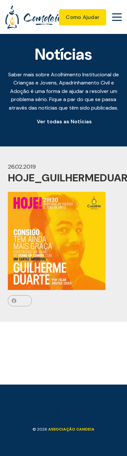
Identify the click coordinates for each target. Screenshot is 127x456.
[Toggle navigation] (117, 17)
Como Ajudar (82, 17)
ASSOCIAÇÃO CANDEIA (71, 429)
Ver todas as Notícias (64, 121)
